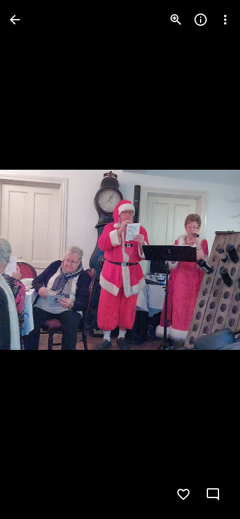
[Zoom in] (176, 19)
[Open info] (200, 19)
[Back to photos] (15, 19)
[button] (34, 259)
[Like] (183, 494)
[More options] (225, 19)
